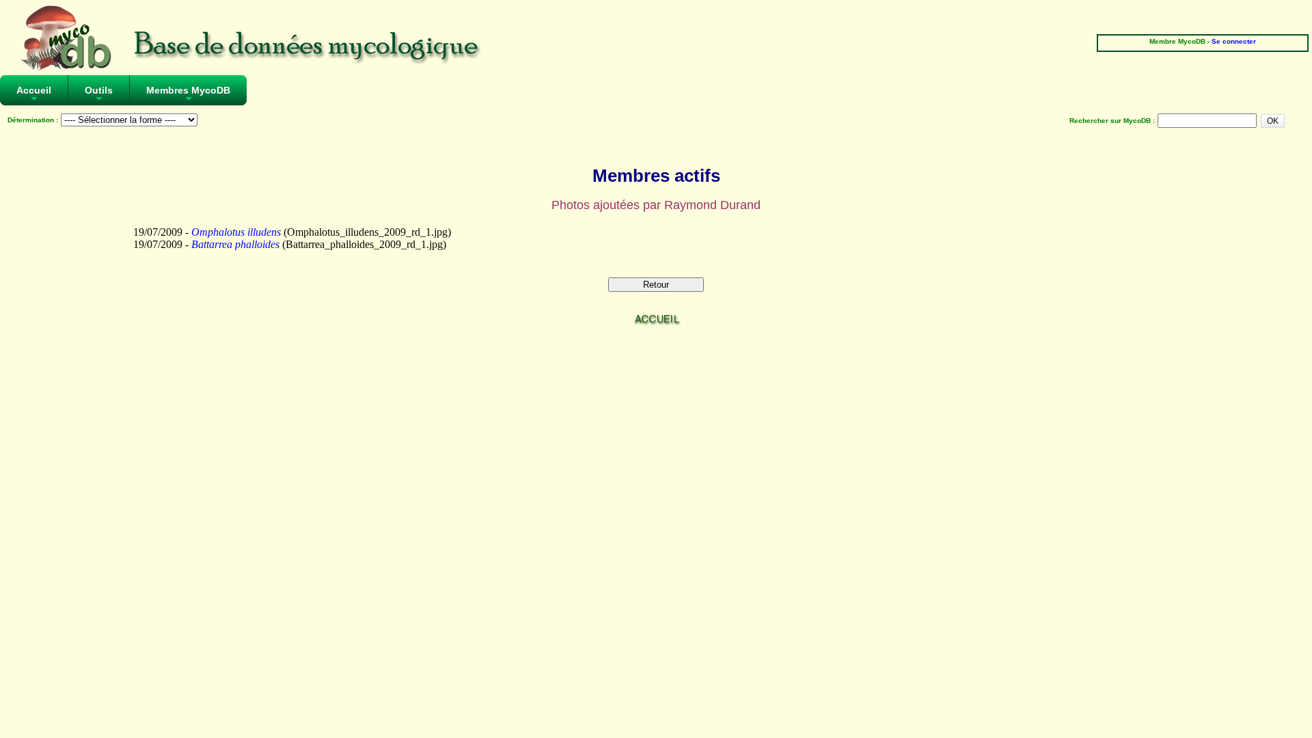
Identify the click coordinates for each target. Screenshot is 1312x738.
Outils (99, 95)
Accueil (33, 95)
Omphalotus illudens (236, 232)
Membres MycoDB (188, 95)
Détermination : (33, 120)
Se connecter (1234, 41)
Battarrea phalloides (235, 244)
